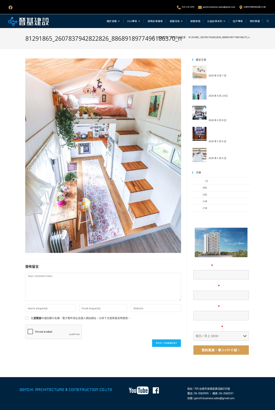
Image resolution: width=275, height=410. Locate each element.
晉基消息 (197, 187)
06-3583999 (201, 393)
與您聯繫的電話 (206, 306)
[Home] (153, 37)
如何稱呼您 (203, 265)
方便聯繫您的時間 (208, 327)
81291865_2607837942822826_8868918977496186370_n (219, 37)
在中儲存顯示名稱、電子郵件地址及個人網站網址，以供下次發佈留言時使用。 (80, 318)
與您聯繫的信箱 (206, 286)
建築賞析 (197, 201)
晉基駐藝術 (198, 180)
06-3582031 (226, 393)
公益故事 (197, 194)
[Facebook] (11, 8)
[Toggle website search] (268, 21)
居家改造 (197, 208)
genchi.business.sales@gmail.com (219, 7)
